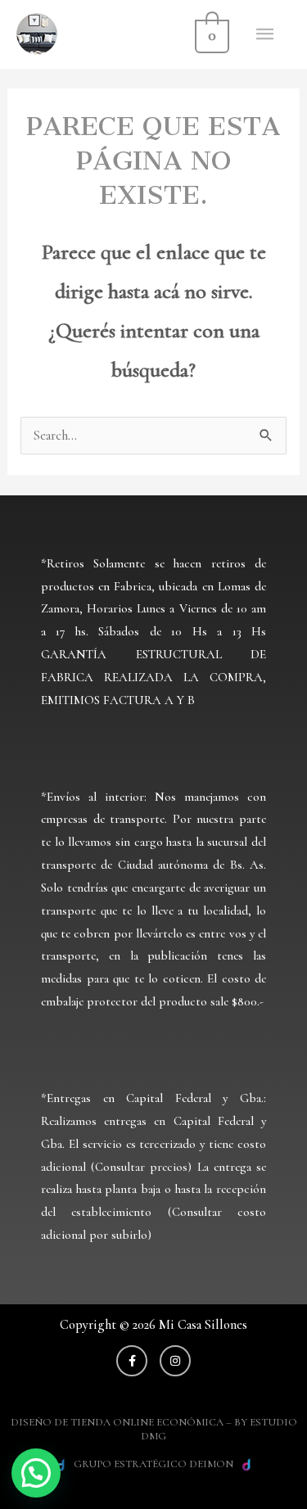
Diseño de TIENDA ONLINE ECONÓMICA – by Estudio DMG (154, 1429)
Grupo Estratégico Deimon (153, 1464)
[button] (36, 1473)
